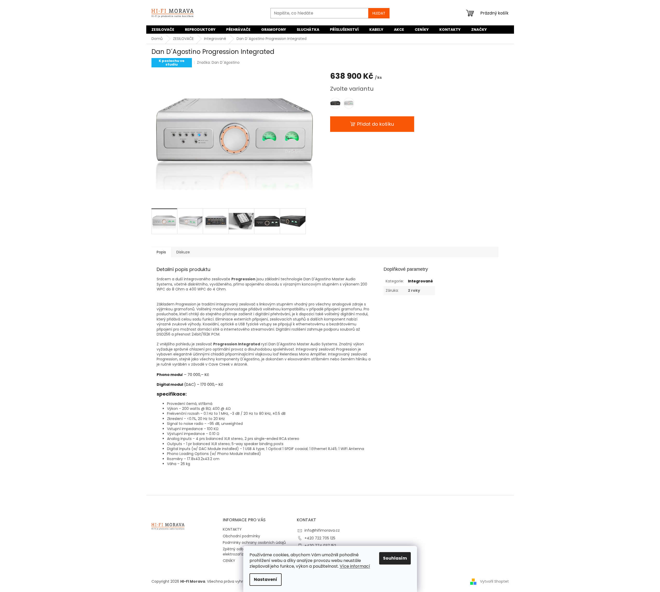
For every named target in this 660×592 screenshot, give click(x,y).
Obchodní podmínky (241, 536)
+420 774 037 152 (320, 545)
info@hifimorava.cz (322, 530)
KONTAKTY (232, 529)
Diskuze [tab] (183, 252)
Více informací (355, 566)
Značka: (218, 62)
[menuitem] (162, 29)
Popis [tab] (161, 252)
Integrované (420, 281)
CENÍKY (229, 560)
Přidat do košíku (375, 124)
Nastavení (265, 579)
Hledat (378, 13)
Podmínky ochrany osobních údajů (254, 542)
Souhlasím (395, 558)
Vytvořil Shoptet (494, 581)
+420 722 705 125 (319, 538)
